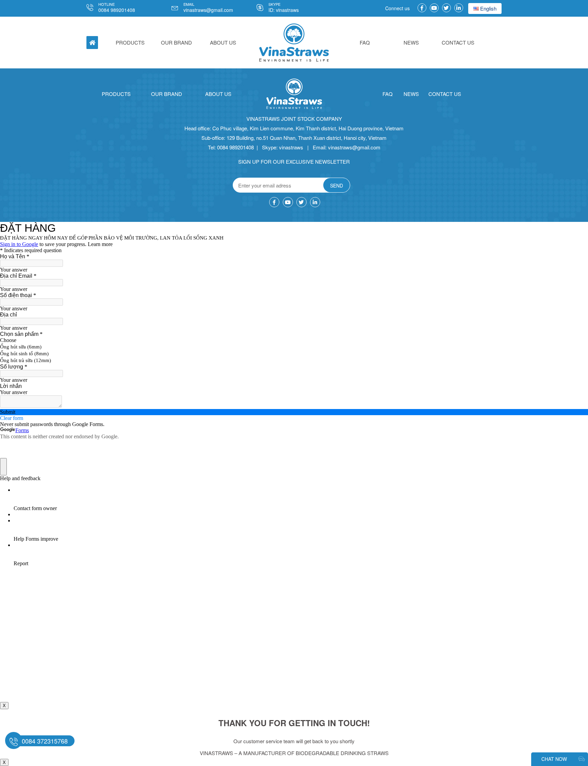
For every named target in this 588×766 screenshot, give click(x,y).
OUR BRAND (176, 42)
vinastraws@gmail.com (208, 9)
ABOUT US (223, 42)
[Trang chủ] (294, 42)
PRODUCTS (130, 42)
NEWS (411, 42)
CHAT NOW (554, 758)
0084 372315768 (45, 740)
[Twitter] (446, 7)
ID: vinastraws (283, 9)
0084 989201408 (116, 9)
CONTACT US (458, 42)
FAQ (365, 42)
